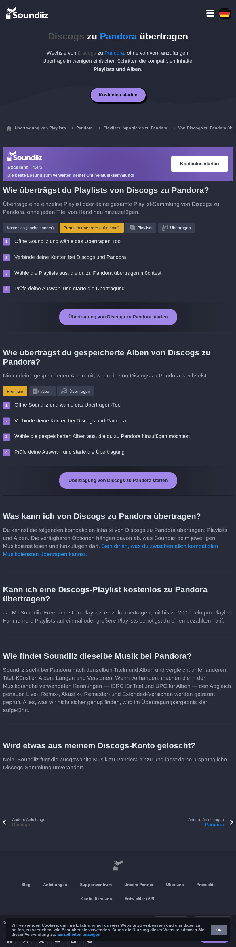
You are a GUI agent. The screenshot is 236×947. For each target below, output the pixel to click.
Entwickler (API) (140, 898)
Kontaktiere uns (96, 898)
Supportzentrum (96, 884)
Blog (26, 884)
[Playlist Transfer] (27, 12)
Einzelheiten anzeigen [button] (78, 934)
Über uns (175, 884)
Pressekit (206, 884)
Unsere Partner (138, 884)
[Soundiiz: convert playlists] (118, 865)
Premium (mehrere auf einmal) (92, 227)
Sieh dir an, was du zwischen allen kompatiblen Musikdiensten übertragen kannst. (110, 550)
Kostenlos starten (118, 94)
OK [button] (219, 930)
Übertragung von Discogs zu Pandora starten (118, 316)
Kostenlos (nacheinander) (30, 227)
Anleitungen (55, 884)
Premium (15, 391)
